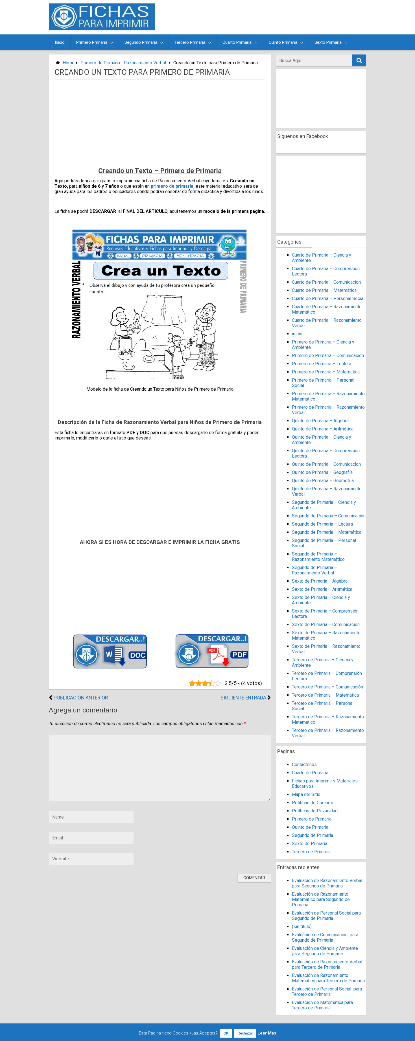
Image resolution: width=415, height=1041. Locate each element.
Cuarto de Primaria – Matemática (324, 290)
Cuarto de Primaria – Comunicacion (326, 282)
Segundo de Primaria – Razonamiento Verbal (314, 570)
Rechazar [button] (245, 1033)
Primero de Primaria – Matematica (326, 372)
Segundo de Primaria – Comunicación (329, 516)
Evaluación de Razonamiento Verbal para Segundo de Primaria (327, 883)
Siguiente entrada (243, 698)
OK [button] (226, 1033)
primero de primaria (172, 186)
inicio (297, 333)
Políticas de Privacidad (315, 810)
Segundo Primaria (140, 42)
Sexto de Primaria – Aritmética (322, 589)
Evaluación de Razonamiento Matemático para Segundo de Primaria (321, 899)
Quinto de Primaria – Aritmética (322, 429)
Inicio (60, 42)
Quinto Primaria (283, 42)
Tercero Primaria (189, 42)
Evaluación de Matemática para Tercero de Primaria (322, 1005)
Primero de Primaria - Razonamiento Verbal (123, 62)
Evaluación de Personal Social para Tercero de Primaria (327, 991)
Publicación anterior (81, 698)
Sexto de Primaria (309, 843)
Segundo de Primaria (312, 835)
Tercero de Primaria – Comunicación (327, 687)
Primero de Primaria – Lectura (321, 363)
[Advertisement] (261, 17)
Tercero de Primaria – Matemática (325, 695)
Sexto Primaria (328, 42)
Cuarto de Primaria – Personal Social (328, 298)
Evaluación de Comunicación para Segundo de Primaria (325, 937)
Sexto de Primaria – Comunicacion (326, 624)
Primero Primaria (91, 42)
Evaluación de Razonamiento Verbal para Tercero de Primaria (327, 964)
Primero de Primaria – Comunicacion (328, 355)
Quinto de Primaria (310, 827)
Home (69, 62)
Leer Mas (266, 1033)
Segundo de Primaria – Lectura (322, 524)
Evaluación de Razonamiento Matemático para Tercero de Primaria (328, 978)
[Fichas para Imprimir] (102, 28)
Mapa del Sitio (306, 794)
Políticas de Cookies (312, 802)
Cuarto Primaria (237, 42)
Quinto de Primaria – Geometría (323, 480)
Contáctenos (304, 764)
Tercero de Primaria (311, 851)
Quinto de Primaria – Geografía (322, 472)
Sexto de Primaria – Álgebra (320, 581)
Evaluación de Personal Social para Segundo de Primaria (326, 915)
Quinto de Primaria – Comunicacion (326, 464)
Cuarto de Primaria (310, 772)
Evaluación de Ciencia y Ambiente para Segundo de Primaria (325, 951)
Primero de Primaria (311, 819)
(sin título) (302, 926)
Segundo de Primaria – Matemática (326, 532)
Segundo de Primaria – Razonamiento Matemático (318, 556)
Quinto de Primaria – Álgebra (320, 420)
